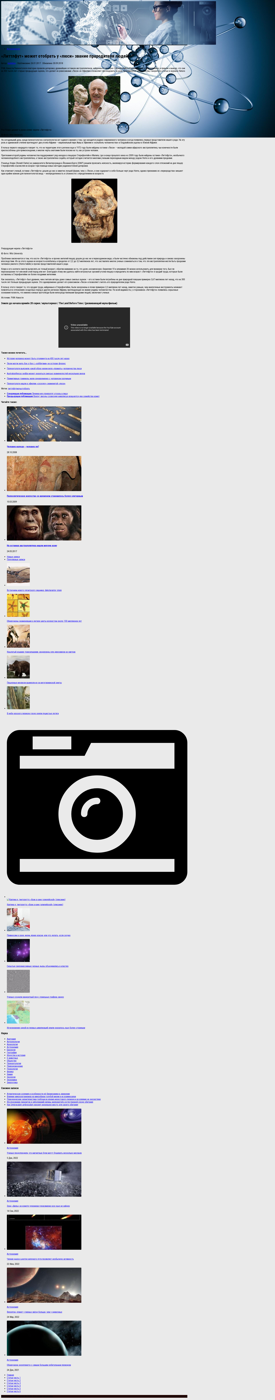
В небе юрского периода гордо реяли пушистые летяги (33, 713)
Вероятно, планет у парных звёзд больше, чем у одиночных (34, 1312)
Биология (11, 1049)
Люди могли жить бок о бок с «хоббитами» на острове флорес (36, 363)
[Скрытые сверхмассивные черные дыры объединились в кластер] (18, 961)
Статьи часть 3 (14, 1383)
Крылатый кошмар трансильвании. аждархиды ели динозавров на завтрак (41, 652)
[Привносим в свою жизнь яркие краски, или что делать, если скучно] (18, 930)
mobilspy (12, 63)
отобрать (25, 388)
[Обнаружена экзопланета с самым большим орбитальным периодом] (44, 1355)
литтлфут (12, 388)
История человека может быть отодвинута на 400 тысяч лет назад (38, 358)
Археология (12, 1044)
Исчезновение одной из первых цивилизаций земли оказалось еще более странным (46, 1027)
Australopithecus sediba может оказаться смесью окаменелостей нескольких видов (46, 373)
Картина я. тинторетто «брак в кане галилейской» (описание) (35, 904)
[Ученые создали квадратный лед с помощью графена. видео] (18, 992)
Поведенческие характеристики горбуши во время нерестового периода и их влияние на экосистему (54, 1099)
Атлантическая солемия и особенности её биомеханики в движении (38, 1093)
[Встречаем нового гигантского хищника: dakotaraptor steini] (18, 585)
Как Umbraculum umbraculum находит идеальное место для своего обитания (42, 1104)
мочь (19, 388)
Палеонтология (14, 1063)
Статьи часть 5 (14, 1388)
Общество (11, 1060)
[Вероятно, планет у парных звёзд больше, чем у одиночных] (44, 1302)
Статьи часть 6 (14, 1391)
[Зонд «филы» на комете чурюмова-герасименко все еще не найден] (44, 1196)
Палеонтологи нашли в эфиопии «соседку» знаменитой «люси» (36, 383)
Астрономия (12, 1047)
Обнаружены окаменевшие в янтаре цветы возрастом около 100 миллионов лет (44, 621)
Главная (10, 1375)
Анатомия (11, 1039)
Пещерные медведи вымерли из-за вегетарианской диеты (34, 682)
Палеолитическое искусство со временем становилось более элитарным (45, 496)
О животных (12, 1058)
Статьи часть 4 (14, 1386)
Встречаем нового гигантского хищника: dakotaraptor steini (34, 590)
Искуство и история (16, 1055)
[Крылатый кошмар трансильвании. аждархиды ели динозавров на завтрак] (18, 646)
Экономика (12, 1079)
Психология (12, 1069)
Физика (10, 1071)
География (12, 1052)
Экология (11, 1077)
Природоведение (15, 1066)
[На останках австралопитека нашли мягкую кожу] (44, 539)
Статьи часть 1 (14, 1377)
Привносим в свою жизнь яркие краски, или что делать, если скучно (38, 935)
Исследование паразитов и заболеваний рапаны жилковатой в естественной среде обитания (50, 1102)
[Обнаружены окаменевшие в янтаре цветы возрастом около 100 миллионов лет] (18, 616)
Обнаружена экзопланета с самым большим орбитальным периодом (39, 1365)
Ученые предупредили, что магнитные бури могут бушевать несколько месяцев (44, 1153)
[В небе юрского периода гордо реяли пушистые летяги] (18, 708)
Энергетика (12, 1082)
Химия (10, 1074)
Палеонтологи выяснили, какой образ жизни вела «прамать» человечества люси (44, 368)
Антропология (13, 49)
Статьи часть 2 (14, 1380)
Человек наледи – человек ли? (23, 446)
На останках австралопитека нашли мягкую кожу (32, 545)
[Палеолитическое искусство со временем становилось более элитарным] (44, 490)
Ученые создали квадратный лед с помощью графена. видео (35, 997)
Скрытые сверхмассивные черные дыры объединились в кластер (37, 966)
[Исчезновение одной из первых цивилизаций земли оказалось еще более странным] (18, 1022)
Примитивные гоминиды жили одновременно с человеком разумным (39, 378)
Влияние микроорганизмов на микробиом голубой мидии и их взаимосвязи (41, 1096)
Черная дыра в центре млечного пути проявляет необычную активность (40, 1259)
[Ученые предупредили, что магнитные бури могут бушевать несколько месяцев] (44, 1143)
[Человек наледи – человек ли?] (44, 440)
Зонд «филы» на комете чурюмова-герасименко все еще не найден (38, 1206)
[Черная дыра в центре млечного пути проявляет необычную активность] (44, 1249)
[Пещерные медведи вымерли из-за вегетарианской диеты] (18, 677)
